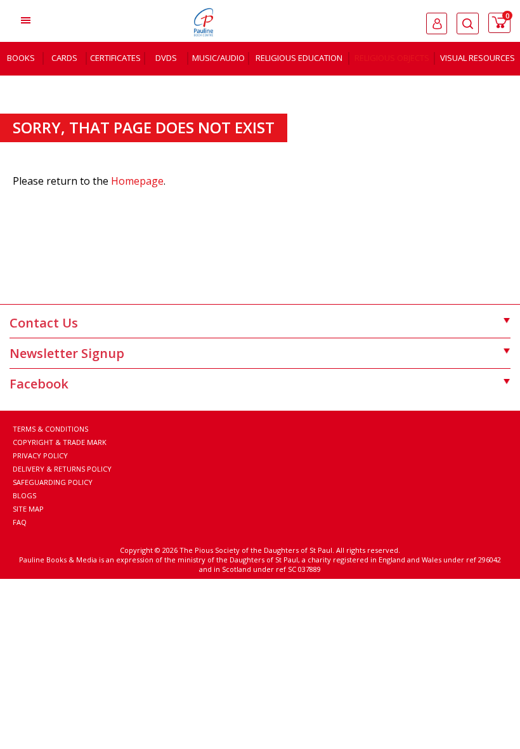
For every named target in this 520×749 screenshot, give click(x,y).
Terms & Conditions (50, 429)
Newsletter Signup (67, 353)
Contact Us (44, 322)
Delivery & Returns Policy (62, 469)
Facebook (39, 383)
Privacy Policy (40, 455)
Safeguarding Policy (53, 482)
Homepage (137, 181)
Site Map (28, 509)
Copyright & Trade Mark (60, 442)
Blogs (24, 495)
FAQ (20, 522)
